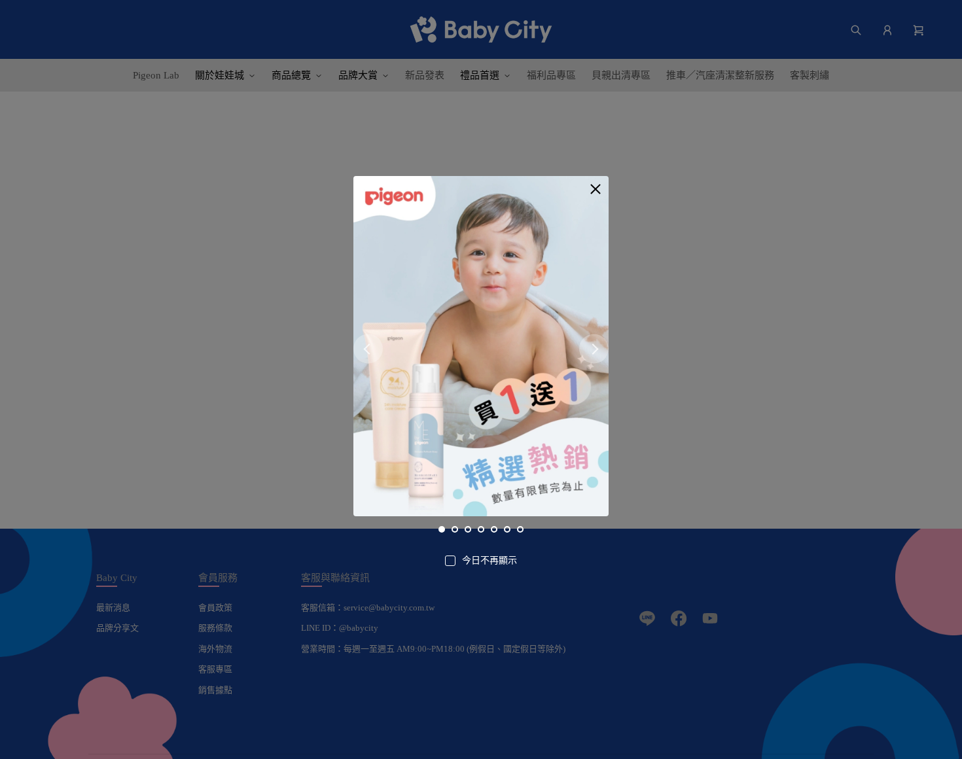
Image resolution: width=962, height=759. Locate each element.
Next (594, 348)
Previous (368, 348)
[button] (595, 189)
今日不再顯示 (489, 560)
